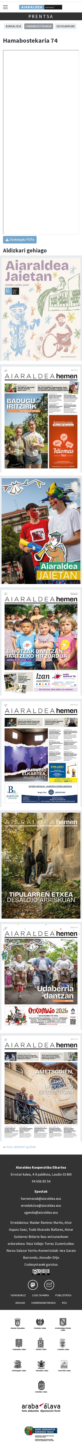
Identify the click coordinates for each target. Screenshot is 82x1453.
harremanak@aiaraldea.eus (41, 1198)
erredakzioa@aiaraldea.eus (41, 1205)
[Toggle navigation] (5, 7)
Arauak (20, 1303)
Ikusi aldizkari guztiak (21, 1147)
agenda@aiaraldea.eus (41, 1212)
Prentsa (41, 16)
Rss (64, 1303)
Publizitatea (63, 1295)
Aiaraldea (13, 26)
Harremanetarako (43, 1303)
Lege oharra (40, 1295)
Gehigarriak (65, 26)
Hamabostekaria (39, 26)
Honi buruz (18, 1295)
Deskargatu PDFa (21, 240)
